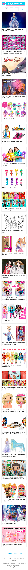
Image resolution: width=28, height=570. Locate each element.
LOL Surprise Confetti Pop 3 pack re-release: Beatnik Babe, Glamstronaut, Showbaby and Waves (13, 298)
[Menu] (6, 9)
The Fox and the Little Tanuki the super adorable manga (12, 74)
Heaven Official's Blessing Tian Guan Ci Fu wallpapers (13, 276)
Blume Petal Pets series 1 (8, 119)
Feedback (4, 562)
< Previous (8, 553)
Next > (21, 553)
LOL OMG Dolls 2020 (7, 320)
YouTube (23, 562)
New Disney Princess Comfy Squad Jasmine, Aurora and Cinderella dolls (14, 343)
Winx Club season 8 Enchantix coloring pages (12, 231)
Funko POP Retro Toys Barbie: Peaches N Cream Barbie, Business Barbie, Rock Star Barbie (13, 410)
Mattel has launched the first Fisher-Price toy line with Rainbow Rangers (14, 186)
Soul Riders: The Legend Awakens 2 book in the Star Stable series (13, 97)
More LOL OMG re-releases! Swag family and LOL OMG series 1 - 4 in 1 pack (14, 388)
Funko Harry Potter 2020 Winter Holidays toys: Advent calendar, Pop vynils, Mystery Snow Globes (13, 477)
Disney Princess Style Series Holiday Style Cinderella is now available (13, 29)
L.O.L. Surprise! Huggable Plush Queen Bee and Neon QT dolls (13, 500)
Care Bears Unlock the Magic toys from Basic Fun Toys (14, 164)
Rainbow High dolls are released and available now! (11, 365)
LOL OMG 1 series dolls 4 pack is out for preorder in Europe (12, 209)
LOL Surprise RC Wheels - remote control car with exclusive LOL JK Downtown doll (13, 433)
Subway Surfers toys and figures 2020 (12, 141)
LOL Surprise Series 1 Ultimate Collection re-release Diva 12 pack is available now (13, 52)
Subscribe (11, 9)
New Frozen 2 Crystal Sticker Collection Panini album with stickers (12, 522)
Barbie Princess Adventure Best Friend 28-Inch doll (13, 253)
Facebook (17, 9)
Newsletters (11, 562)
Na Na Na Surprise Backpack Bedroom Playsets (12, 545)
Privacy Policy (13, 567)
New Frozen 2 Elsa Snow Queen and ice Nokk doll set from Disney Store (14, 455)
